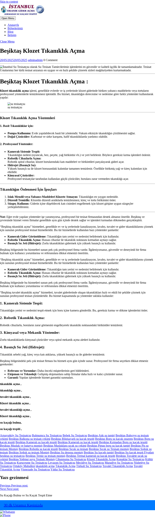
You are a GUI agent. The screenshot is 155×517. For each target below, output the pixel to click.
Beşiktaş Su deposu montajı (66, 452)
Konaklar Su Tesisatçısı (130, 459)
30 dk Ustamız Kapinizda (23, 505)
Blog (10, 31)
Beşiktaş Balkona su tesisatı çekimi (29, 438)
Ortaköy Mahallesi (24, 466)
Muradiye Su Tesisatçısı (119, 462)
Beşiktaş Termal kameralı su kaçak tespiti (90, 455)
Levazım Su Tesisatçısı (61, 462)
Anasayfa (13, 24)
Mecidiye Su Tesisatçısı (90, 462)
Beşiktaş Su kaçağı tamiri (99, 452)
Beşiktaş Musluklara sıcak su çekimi (64, 445)
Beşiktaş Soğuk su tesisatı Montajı (29, 452)
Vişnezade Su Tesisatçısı (35, 469)
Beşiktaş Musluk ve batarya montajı (21, 445)
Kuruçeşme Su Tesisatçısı (32, 462)
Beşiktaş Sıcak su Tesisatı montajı (109, 449)
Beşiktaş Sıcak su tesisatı (73, 449)
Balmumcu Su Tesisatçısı (47, 435)
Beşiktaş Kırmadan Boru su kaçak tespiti (123, 442)
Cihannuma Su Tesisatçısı (71, 459)
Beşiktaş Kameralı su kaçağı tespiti (36, 442)
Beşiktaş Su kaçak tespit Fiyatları (134, 452)
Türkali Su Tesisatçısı (89, 466)
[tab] (8, 18)
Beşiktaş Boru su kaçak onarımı (114, 438)
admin (35, 60)
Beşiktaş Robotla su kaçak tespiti (38, 449)
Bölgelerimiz (15, 28)
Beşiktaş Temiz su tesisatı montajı (45, 455)
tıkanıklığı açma (45, 466)
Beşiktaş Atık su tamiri (101, 435)
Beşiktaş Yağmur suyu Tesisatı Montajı (32, 459)
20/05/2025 (13, 60)
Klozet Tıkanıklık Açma (101, 459)
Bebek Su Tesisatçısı (75, 435)
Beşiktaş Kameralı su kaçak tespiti (78, 442)
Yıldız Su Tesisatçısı (62, 469)
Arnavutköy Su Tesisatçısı (15, 435)
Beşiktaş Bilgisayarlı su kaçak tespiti (72, 438)
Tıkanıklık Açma (65, 466)
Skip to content (9, 1)
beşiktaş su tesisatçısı (12, 455)
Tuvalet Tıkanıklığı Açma (117, 466)
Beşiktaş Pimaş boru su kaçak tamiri (108, 445)
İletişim (12, 35)
